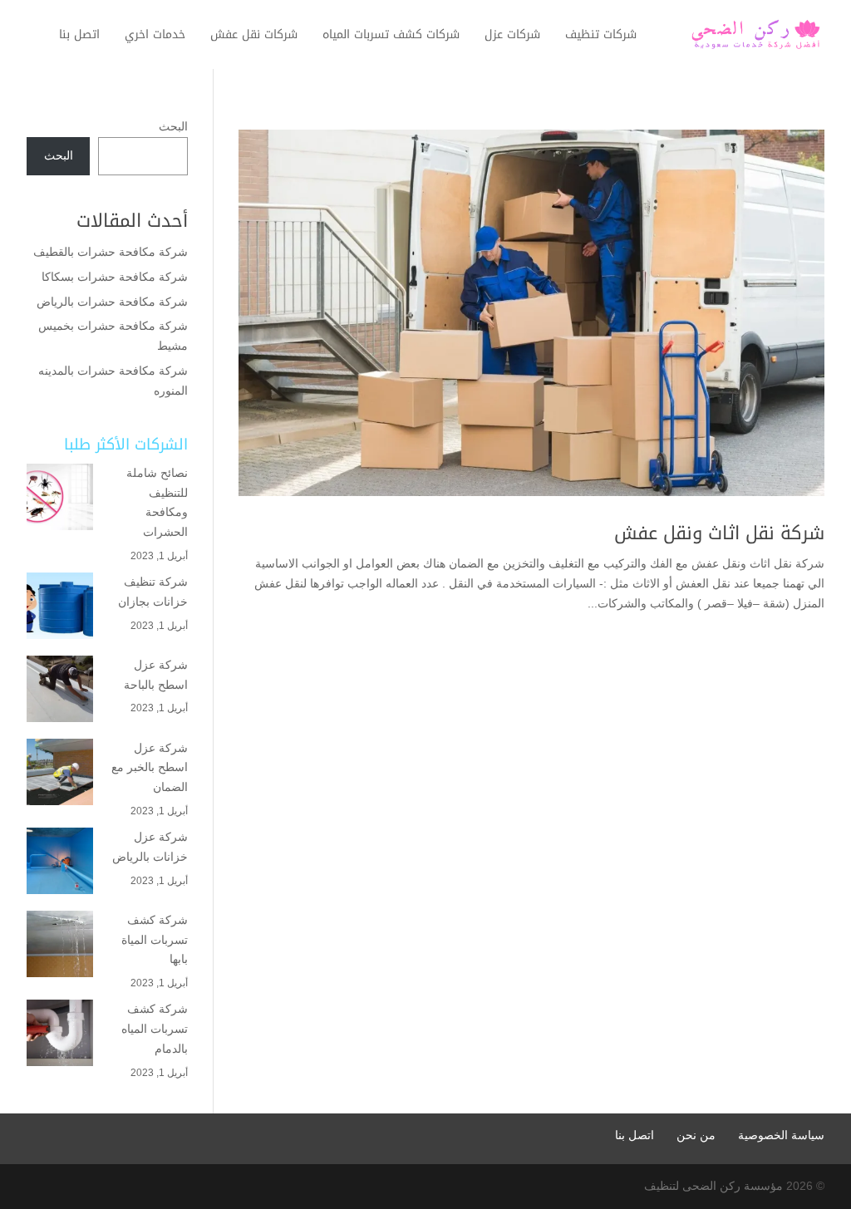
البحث (173, 126)
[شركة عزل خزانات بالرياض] (60, 864)
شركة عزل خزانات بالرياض (150, 846)
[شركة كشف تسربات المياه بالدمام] (60, 1036)
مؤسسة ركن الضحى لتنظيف (713, 1185)
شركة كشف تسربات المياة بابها (154, 939)
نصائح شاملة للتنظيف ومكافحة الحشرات (157, 502)
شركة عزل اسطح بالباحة (154, 674)
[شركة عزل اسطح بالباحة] (60, 692)
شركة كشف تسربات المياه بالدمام (154, 1028)
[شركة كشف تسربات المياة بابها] (60, 947)
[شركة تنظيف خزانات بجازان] (60, 609)
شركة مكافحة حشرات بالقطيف (110, 251)
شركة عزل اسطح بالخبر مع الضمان (149, 767)
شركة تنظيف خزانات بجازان (153, 591)
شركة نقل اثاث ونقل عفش (719, 533)
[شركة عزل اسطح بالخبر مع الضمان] (60, 775)
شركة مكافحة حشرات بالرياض (110, 301)
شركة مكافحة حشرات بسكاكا (115, 276)
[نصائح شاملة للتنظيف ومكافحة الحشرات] (60, 500)
